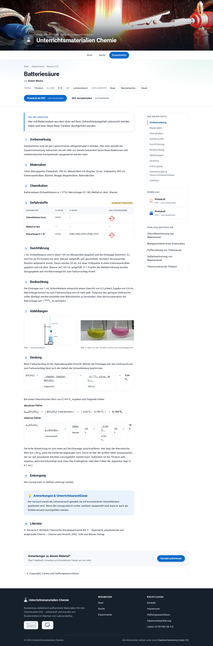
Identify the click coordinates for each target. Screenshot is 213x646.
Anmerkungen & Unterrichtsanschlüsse (162, 173)
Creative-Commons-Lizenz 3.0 (173, 640)
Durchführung (157, 144)
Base (112, 88)
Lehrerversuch (80, 88)
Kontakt (151, 602)
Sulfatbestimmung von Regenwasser (159, 258)
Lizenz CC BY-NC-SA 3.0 (160, 626)
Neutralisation (128, 88)
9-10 (60, 88)
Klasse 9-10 (52, 66)
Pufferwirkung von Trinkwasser (164, 249)
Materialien (156, 127)
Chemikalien (156, 133)
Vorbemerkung (158, 122)
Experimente (119, 55)
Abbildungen (156, 155)
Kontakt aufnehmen (171, 558)
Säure (144, 88)
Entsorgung (156, 166)
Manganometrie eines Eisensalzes (166, 243)
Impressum (153, 608)
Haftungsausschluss (158, 614)
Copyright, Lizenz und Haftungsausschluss (54, 573)
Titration (38, 88)
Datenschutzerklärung (159, 620)
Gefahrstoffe (157, 138)
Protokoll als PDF (45, 98)
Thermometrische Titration (162, 266)
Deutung (154, 160)
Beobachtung (157, 149)
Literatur (154, 180)
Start (89, 55)
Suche (102, 55)
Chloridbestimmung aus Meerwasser (160, 235)
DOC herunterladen (90, 98)
